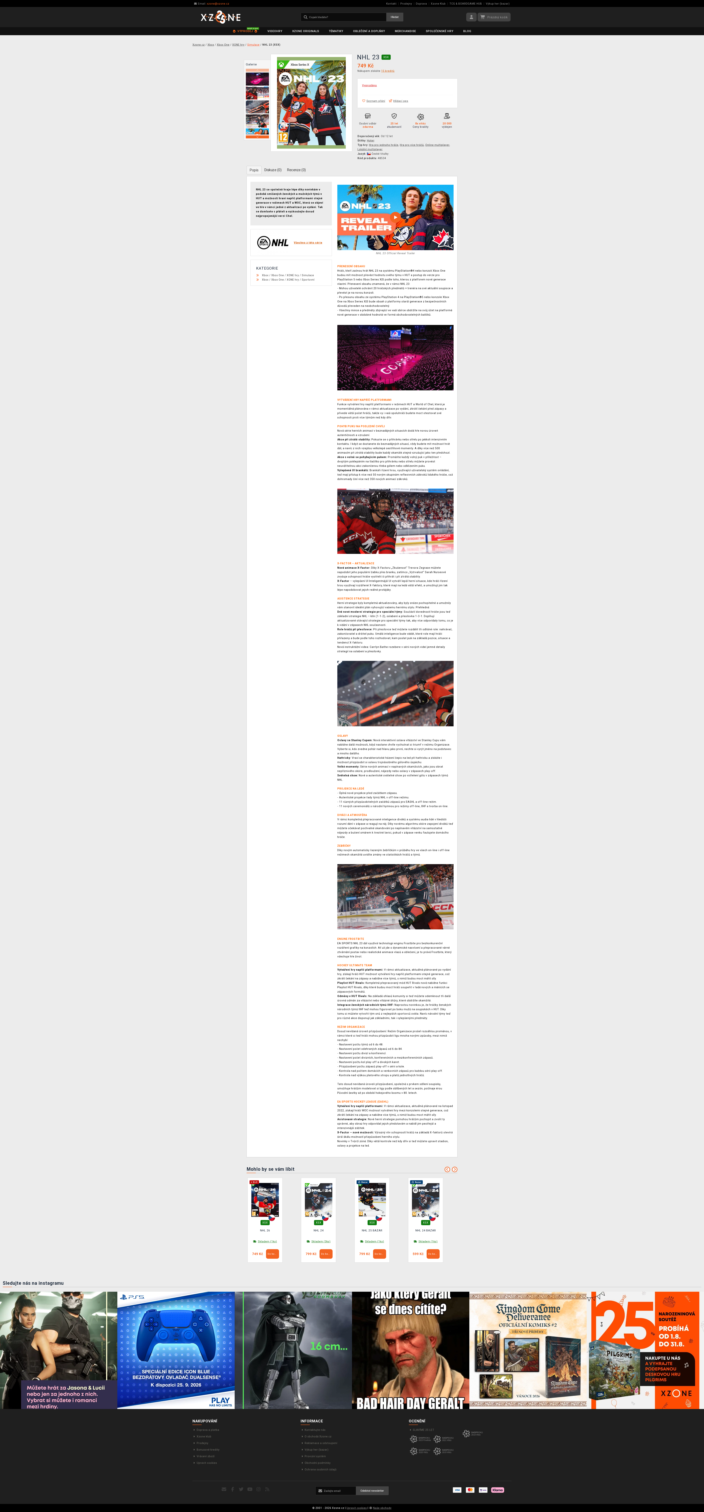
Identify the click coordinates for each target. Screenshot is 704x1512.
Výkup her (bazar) (498, 3)
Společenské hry (439, 31)
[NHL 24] (318, 1199)
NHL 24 (319, 1230)
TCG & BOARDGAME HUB (466, 3)
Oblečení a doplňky (369, 31)
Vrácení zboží (206, 1456)
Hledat (395, 17)
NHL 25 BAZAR (372, 1230)
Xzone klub (204, 1436)
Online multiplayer (437, 145)
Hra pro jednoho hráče (383, 145)
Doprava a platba (208, 1429)
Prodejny (406, 3)
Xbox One (277, 275)
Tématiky (336, 31)
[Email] (224, 1489)
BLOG (467, 31)
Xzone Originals (305, 31)
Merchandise (405, 31)
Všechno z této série (308, 242)
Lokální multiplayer (370, 149)
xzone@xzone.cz (213, 3)
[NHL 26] (265, 1199)
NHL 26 (265, 1230)
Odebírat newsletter (372, 1490)
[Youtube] (250, 1489)
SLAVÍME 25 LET (423, 1429)
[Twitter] (241, 1489)
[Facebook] (233, 1489)
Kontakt (391, 3)
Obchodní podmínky (318, 1462)
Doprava (421, 3)
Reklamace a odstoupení (321, 1443)
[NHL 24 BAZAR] (425, 1199)
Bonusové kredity (208, 1449)
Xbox (265, 275)
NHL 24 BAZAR (425, 1230)
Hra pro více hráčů (412, 145)
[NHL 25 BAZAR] (372, 1199)
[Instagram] (258, 1489)
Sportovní (308, 279)
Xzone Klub (438, 3)
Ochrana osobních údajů (321, 1469)
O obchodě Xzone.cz (318, 1436)
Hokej (370, 140)
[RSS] (267, 1489)
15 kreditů (388, 70)
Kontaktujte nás (315, 1429)
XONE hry (293, 275)
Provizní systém (315, 1456)
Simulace (308, 275)
